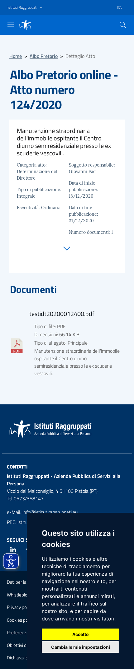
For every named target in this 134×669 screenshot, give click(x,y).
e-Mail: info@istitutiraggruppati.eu (42, 512)
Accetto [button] (80, 634)
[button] (25, 7)
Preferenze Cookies (26, 632)
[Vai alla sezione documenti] (67, 247)
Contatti (17, 466)
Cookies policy (20, 620)
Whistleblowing (22, 594)
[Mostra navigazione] (10, 24)
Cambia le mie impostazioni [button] (80, 647)
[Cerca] (123, 25)
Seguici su (19, 540)
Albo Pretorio (44, 56)
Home (15, 56)
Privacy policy (20, 607)
